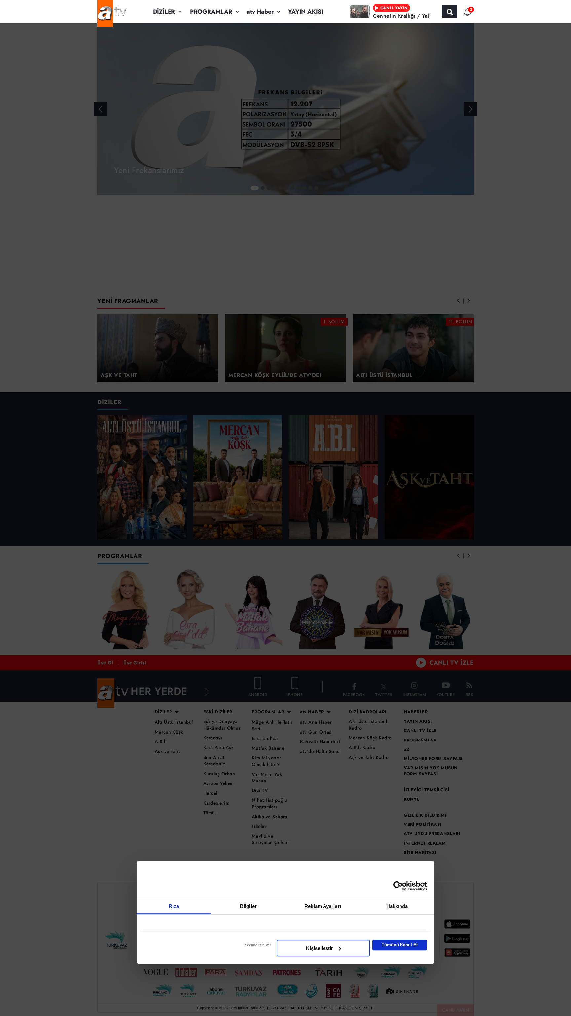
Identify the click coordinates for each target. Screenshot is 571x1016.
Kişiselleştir (319, 948)
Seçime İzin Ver (258, 945)
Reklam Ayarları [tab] (322, 906)
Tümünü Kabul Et (400, 944)
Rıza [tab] (174, 906)
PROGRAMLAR (211, 11)
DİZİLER (164, 11)
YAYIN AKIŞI (305, 11)
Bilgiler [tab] (248, 906)
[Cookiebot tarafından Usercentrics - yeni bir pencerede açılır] (398, 886)
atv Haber (260, 11)
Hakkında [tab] (397, 906)
